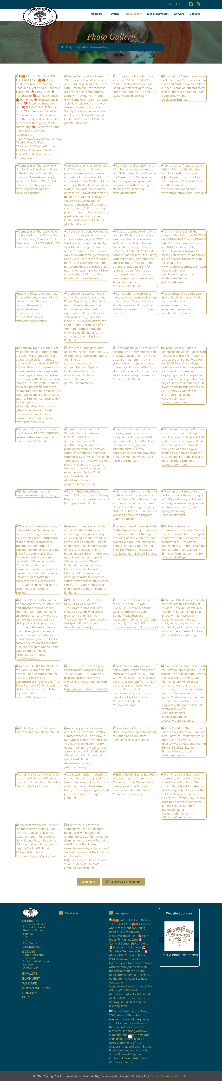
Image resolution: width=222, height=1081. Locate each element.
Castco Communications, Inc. (169, 1076)
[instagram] (198, 4)
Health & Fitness (33, 930)
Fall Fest (28, 964)
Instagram (122, 913)
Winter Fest (30, 967)
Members (30, 921)
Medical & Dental (34, 927)
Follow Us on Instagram (125, 881)
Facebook (71, 913)
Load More (88, 881)
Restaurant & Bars (34, 924)
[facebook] (191, 4)
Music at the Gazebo (36, 961)
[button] (161, 937)
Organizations (32, 946)
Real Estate (30, 943)
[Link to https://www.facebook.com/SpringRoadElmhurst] (61, 913)
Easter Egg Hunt (33, 954)
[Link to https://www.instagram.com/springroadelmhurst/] (111, 913)
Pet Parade (29, 958)
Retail (26, 940)
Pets (25, 937)
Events (29, 952)
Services (28, 933)
